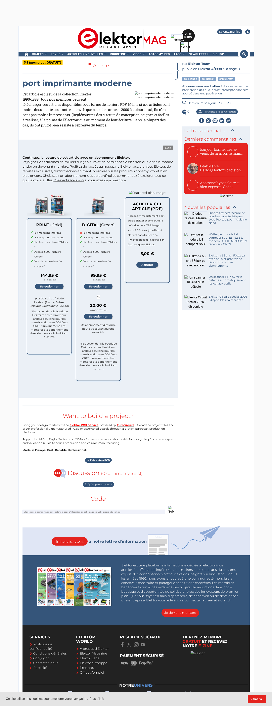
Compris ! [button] (257, 698)
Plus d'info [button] (96, 698)
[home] (26, 54)
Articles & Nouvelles (85, 54)
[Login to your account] (247, 31)
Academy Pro (159, 54)
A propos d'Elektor (94, 649)
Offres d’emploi (92, 672)
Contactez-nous (45, 663)
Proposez (87, 668)
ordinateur (226, 79)
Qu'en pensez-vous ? (99, 484)
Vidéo (137, 54)
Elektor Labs (89, 658)
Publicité (40, 668)
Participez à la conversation (219, 111)
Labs (178, 54)
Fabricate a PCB (99, 460)
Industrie (118, 54)
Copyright (41, 658)
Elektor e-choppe (93, 663)
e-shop (218, 54)
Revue (55, 54)
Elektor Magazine (93, 653)
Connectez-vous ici (69, 180)
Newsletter (199, 54)
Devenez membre (229, 31)
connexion (208, 79)
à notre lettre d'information (101, 541)
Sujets (38, 54)
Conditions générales (50, 653)
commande (190, 79)
